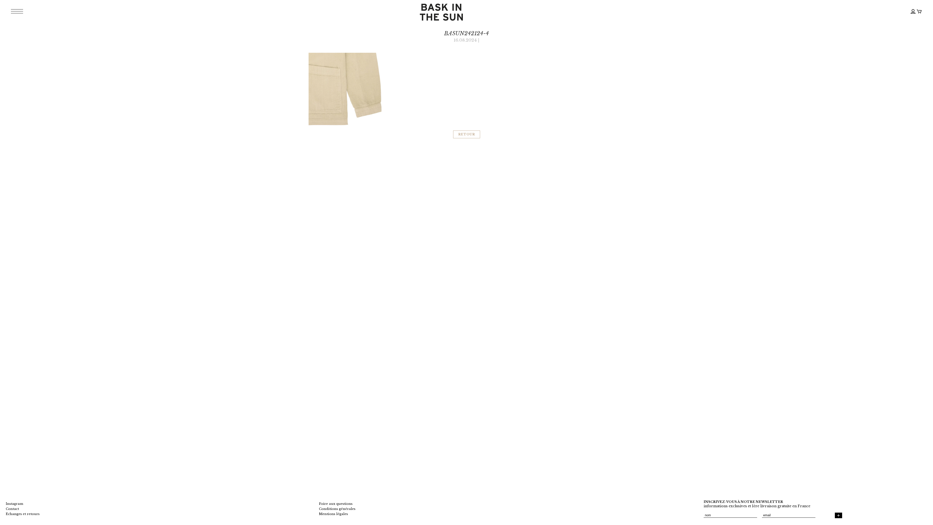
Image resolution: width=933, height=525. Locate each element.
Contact (12, 508)
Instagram (14, 503)
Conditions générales (337, 508)
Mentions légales (333, 514)
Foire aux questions (336, 503)
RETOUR (466, 134)
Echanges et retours (23, 514)
